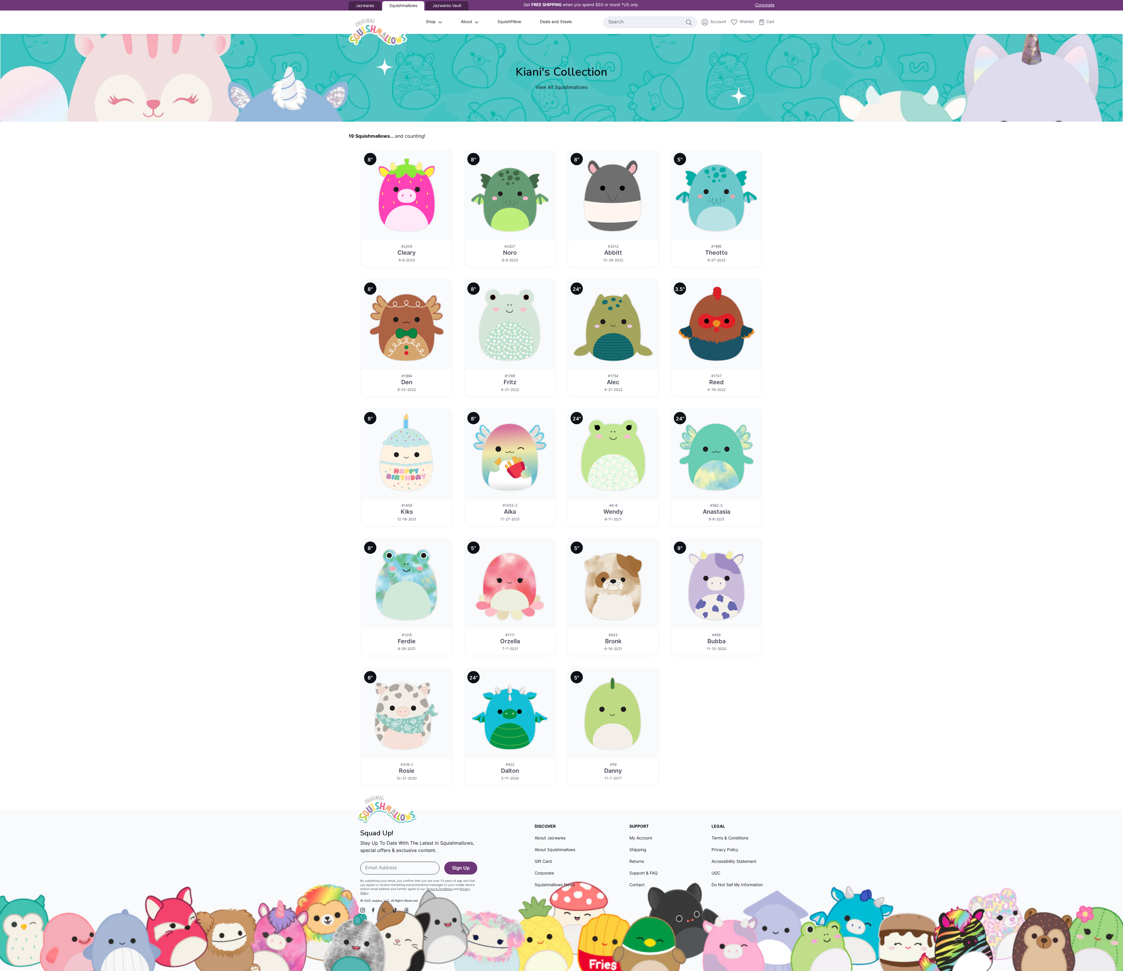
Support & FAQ (643, 873)
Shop (431, 22)
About (466, 22)
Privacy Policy (725, 850)
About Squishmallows (555, 850)
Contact (637, 885)
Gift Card (543, 862)
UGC (716, 873)
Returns (636, 862)
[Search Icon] (688, 22)
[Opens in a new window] (362, 910)
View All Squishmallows (561, 87)
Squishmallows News (555, 885)
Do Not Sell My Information (737, 885)
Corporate (764, 5)
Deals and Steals (556, 22)
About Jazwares (550, 838)
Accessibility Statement (734, 862)
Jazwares (365, 6)
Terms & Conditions (439, 889)
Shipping (637, 850)
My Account (640, 838)
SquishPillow (509, 22)
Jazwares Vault (447, 6)
